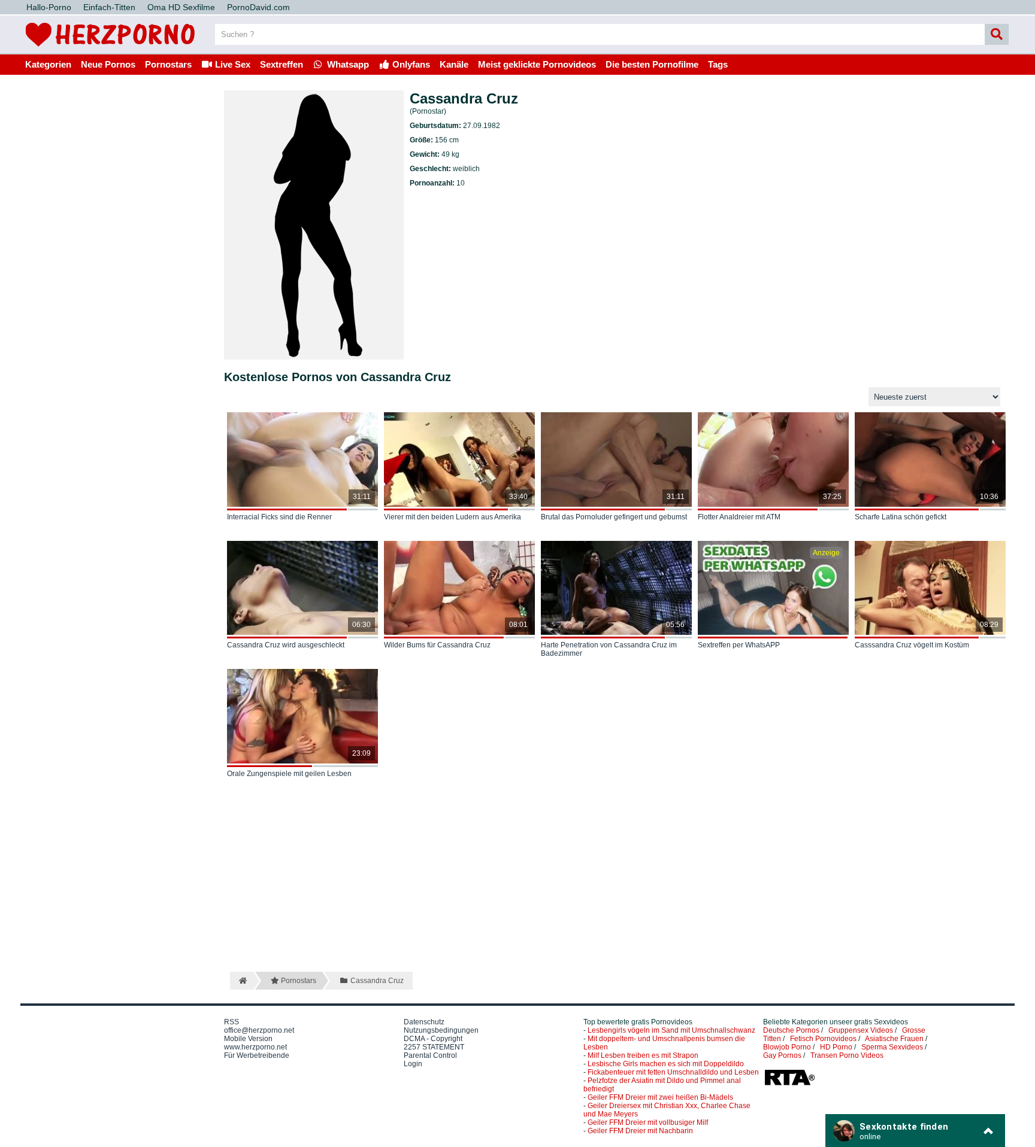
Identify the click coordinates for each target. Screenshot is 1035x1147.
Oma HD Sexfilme (181, 7)
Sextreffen (281, 64)
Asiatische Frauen (894, 1039)
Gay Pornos (782, 1055)
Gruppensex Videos (860, 1030)
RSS (231, 1022)
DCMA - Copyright (433, 1039)
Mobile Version (248, 1039)
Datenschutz (424, 1022)
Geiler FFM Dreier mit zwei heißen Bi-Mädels (660, 1097)
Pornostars (168, 64)
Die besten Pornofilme (652, 64)
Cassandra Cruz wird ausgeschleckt (285, 645)
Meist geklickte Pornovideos (537, 64)
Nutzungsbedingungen (441, 1030)
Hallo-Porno (48, 7)
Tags (718, 64)
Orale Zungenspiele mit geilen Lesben (289, 773)
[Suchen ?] (997, 34)
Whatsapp (347, 64)
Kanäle (454, 64)
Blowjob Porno (787, 1047)
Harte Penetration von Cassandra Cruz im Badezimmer (609, 649)
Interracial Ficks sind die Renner (279, 517)
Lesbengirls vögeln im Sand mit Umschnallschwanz (671, 1030)
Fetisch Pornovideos (823, 1039)
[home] (241, 981)
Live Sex (231, 64)
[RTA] (789, 1084)
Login (413, 1064)
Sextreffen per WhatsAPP (739, 645)
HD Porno (836, 1047)
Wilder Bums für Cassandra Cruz (437, 645)
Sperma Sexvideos (892, 1047)
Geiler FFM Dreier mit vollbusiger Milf (648, 1122)
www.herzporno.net (255, 1047)
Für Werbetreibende (256, 1055)
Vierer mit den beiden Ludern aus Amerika (452, 517)
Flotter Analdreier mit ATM (739, 517)
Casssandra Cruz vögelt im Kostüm (912, 645)
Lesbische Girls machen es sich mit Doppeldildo (666, 1064)
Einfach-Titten (109, 7)
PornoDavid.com (258, 7)
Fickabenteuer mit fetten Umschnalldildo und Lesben (673, 1072)
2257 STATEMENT (434, 1047)
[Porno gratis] (110, 49)
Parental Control (430, 1055)
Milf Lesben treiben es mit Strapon (643, 1055)
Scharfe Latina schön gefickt (900, 517)
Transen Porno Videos (846, 1055)
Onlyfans (410, 64)
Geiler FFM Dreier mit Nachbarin (640, 1131)
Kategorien (48, 64)
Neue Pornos (108, 64)
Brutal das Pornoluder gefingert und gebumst (614, 517)
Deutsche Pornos (791, 1030)
